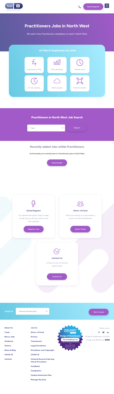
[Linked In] (108, 332)
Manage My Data (38, 380)
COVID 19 (8, 355)
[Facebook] (99, 332)
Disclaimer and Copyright (42, 350)
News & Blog (10, 350)
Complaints (36, 371)
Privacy (34, 337)
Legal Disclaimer (38, 346)
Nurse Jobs (9, 337)
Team (7, 332)
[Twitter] (103, 332)
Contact (8, 359)
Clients (7, 346)
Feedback (35, 366)
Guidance (8, 341)
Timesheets (36, 341)
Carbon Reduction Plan (41, 375)
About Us (8, 328)
